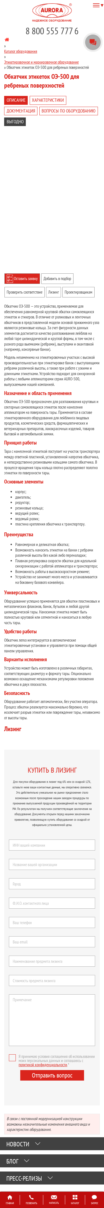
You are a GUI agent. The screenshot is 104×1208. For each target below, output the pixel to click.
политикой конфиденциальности (43, 1064)
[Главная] (7, 40)
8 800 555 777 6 (52, 31)
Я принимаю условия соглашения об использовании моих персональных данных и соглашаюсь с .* (57, 1060)
